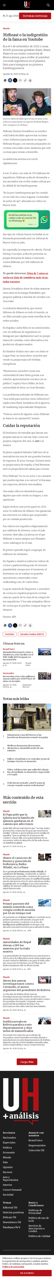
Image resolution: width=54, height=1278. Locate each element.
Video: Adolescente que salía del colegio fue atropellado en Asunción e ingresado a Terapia (28, 772)
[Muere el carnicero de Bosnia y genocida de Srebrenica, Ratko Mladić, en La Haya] (44, 857)
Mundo (6, 28)
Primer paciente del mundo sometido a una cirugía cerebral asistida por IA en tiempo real (19, 908)
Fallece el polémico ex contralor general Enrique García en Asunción (28, 760)
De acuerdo (27, 1273)
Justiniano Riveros (27, 686)
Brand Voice (9, 649)
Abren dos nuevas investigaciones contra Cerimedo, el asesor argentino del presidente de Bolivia (26, 985)
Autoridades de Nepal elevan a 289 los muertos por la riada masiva (17, 946)
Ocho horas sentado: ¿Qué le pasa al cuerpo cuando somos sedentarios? (26, 784)
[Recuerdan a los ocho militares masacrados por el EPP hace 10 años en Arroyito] (44, 676)
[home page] (27, 5)
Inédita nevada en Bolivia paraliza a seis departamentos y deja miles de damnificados (18, 1026)
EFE (29, 930)
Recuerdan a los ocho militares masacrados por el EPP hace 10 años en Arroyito (19, 679)
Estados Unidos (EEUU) (32, 634)
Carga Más (27, 1061)
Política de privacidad (13, 1267)
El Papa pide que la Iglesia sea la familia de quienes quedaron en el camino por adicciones (18, 819)
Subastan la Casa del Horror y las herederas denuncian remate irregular (27, 736)
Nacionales (8, 673)
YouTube (9, 634)
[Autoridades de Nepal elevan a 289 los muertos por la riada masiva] (44, 941)
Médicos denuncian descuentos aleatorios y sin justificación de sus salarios (25, 748)
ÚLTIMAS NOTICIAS (35, 16)
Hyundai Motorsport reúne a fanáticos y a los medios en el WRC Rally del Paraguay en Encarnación (18, 656)
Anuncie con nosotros (36, 1134)
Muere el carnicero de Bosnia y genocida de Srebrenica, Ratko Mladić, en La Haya (17, 862)
